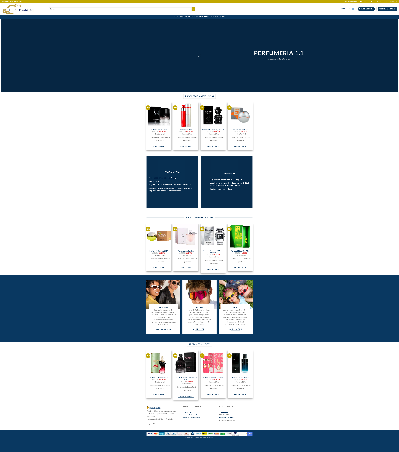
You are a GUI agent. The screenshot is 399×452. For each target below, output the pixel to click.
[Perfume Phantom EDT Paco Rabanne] (213, 236)
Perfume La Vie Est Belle (186, 251)
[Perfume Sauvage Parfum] (240, 362)
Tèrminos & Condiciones (191, 417)
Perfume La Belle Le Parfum (159, 378)
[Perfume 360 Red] (185, 114)
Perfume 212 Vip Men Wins (240, 251)
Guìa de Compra (188, 412)
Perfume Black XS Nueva (159, 130)
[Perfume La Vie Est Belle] (185, 236)
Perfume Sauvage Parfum (240, 378)
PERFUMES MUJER (202, 17)
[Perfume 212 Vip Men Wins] (240, 236)
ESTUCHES (214, 17)
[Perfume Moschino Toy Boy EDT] (213, 114)
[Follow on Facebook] (370, 1)
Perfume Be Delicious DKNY (158, 251)
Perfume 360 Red (186, 130)
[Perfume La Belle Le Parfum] (158, 362)
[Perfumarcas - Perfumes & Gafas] (24, 9)
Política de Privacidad (190, 415)
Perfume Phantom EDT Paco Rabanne (213, 252)
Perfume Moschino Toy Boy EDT (213, 130)
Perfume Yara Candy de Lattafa (213, 378)
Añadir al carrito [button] (159, 146)
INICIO (176, 17)
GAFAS (222, 17)
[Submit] (193, 9)
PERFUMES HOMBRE (186, 17)
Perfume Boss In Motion (240, 130)
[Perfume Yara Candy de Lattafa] (213, 362)
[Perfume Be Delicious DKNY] (158, 236)
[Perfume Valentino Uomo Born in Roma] (185, 362)
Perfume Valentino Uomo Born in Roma (186, 378)
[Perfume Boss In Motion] (240, 114)
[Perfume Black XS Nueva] (158, 114)
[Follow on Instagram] (372, 1)
